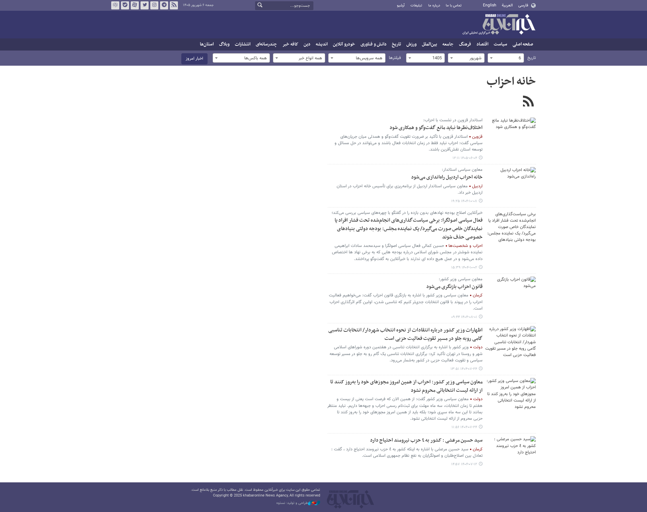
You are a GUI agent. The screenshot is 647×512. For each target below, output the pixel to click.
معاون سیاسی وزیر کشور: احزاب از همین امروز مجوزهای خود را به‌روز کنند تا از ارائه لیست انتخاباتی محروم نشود (406, 386)
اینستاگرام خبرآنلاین (154, 5)
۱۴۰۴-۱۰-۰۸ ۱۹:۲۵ (464, 201)
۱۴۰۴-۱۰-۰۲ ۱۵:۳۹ (464, 267)
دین (307, 44)
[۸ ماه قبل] (510, 227)
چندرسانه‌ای (266, 44)
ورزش (411, 44)
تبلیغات (416, 5)
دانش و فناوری (374, 44)
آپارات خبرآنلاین (135, 5)
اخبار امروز (194, 58)
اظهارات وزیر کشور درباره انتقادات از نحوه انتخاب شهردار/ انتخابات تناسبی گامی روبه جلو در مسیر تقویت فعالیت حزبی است (405, 334)
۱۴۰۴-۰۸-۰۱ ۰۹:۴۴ (464, 317)
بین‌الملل (429, 44)
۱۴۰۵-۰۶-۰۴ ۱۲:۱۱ (465, 158)
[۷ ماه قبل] (510, 184)
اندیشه (322, 44)
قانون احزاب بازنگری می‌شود (454, 287)
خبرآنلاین (499, 24)
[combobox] (506, 58)
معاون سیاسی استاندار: (462, 169)
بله (125, 5)
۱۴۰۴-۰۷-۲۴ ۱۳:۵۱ (464, 369)
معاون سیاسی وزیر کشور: (461, 279)
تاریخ (396, 44)
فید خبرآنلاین (174, 5)
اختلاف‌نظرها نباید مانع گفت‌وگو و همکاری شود (436, 128)
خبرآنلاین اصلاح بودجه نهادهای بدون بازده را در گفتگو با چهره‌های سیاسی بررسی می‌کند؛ (407, 213)
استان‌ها (207, 44)
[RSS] (528, 102)
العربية (507, 5)
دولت (478, 347)
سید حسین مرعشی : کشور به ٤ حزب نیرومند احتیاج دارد (426, 440)
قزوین (477, 136)
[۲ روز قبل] (510, 134)
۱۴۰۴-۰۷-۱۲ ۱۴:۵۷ (464, 464)
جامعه (448, 44)
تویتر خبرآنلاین (145, 5)
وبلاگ (224, 44)
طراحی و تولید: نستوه (292, 503)
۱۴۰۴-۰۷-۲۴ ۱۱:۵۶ (464, 427)
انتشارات (242, 44)
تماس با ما (454, 5)
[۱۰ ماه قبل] (510, 293)
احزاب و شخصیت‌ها (466, 246)
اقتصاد (482, 44)
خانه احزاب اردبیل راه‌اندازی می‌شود (447, 177)
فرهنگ (465, 44)
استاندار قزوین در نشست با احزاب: (453, 120)
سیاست (500, 44)
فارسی (523, 5)
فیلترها (395, 58)
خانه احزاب (511, 81)
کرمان (478, 295)
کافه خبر (290, 44)
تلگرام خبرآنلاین (164, 5)
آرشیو (401, 5)
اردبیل (477, 186)
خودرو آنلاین (344, 44)
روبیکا (115, 5)
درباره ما (434, 5)
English (489, 5)
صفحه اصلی (523, 44)
